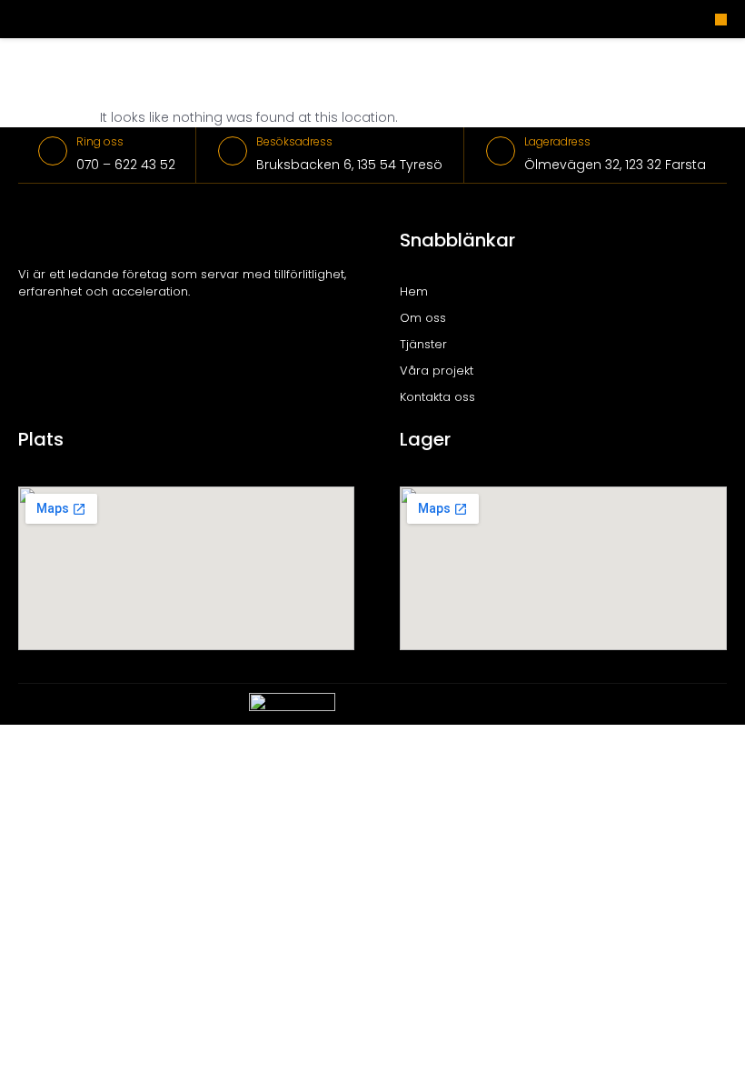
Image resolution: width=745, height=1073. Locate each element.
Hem (414, 291)
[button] (721, 19)
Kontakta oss (437, 397)
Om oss (423, 317)
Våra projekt (436, 370)
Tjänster (423, 344)
